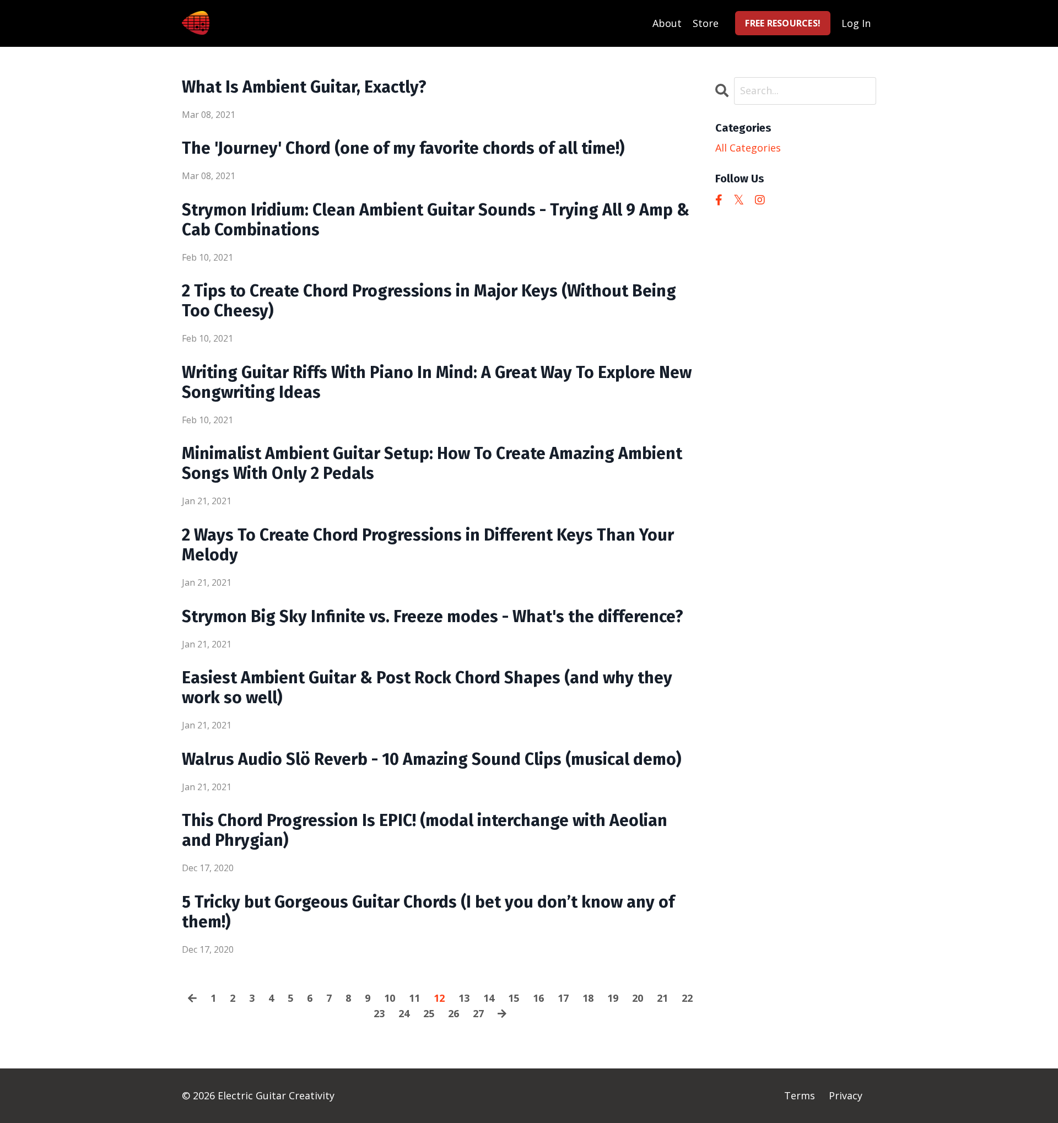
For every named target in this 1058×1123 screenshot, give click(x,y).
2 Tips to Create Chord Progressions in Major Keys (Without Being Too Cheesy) (429, 301)
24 (403, 1013)
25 (428, 1013)
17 (563, 998)
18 (587, 998)
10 (389, 998)
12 (439, 998)
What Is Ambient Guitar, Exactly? (304, 87)
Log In (856, 23)
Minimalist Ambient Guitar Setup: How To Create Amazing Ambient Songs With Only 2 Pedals (432, 463)
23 (379, 1013)
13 (463, 998)
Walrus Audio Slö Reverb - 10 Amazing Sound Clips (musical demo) (431, 759)
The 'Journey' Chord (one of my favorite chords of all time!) (403, 148)
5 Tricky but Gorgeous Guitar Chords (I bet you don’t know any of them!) (428, 912)
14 (488, 998)
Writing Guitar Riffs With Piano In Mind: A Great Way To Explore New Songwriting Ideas (437, 382)
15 (513, 998)
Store (706, 23)
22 (687, 998)
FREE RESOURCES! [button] (783, 23)
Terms (799, 1095)
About (667, 23)
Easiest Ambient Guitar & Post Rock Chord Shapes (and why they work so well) (427, 688)
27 (478, 1013)
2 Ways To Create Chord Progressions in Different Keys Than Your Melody (428, 545)
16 (538, 998)
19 (612, 998)
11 (414, 998)
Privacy (845, 1095)
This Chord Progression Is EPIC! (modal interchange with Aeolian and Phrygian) (424, 830)
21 (662, 998)
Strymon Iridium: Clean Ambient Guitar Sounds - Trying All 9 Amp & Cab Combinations (435, 220)
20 (637, 998)
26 (453, 1013)
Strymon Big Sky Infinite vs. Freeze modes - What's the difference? (432, 617)
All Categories (748, 147)
